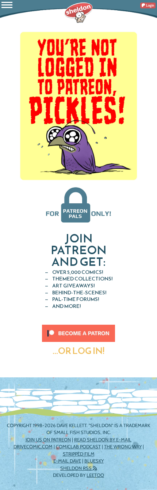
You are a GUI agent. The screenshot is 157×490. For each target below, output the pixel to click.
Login (149, 5)
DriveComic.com (33, 446)
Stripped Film (79, 454)
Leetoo (95, 475)
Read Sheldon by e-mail (102, 439)
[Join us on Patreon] (78, 329)
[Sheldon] (78, 13)
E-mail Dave (67, 461)
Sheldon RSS (76, 468)
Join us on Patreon (48, 439)
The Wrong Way (123, 446)
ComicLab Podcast (78, 446)
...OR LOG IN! (78, 351)
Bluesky (94, 461)
